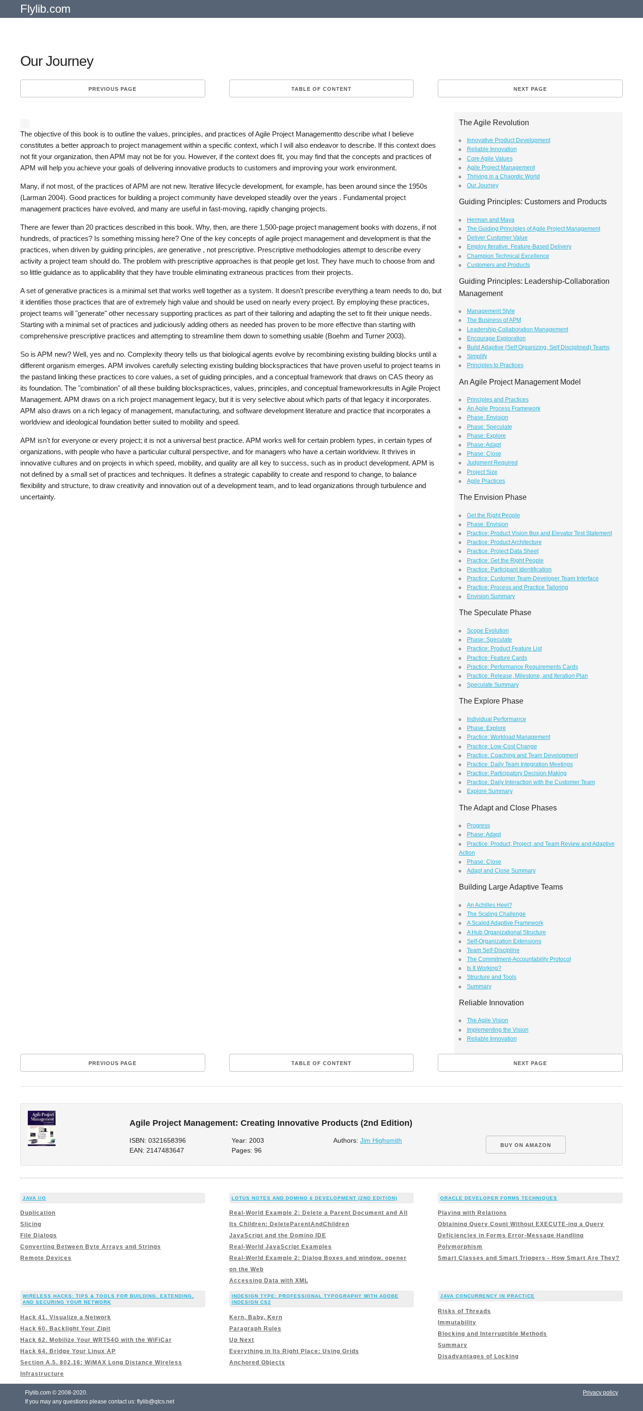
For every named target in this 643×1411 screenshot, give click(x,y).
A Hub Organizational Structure (506, 932)
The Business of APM (494, 320)
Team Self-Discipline (493, 950)
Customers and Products (498, 265)
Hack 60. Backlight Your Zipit (65, 1328)
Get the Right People (493, 515)
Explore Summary (490, 791)
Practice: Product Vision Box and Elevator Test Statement (539, 533)
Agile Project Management (501, 167)
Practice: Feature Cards (497, 658)
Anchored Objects (257, 1362)
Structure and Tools (491, 977)
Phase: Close (484, 453)
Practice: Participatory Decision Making (517, 773)
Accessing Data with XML (268, 1280)
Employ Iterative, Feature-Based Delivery (519, 246)
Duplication (38, 1213)
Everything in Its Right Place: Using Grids (294, 1351)
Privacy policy (600, 1392)
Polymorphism (460, 1246)
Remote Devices (46, 1258)
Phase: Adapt (484, 444)
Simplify (477, 356)
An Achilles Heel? (489, 905)
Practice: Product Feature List (504, 648)
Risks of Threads (464, 1311)
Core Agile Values (490, 158)
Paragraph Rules (255, 1328)
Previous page (112, 89)
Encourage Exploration (496, 338)
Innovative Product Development (508, 140)
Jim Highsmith (381, 1140)
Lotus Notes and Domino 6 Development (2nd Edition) (314, 1198)
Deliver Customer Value (497, 237)
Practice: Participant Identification (509, 569)
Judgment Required (492, 462)
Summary (479, 986)
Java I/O (34, 1198)
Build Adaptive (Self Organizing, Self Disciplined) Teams (538, 347)
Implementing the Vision (498, 1029)
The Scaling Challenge (496, 914)
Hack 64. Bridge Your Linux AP (68, 1351)
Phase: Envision (487, 417)
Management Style (491, 311)
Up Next (241, 1340)
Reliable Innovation (492, 149)
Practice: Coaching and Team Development (522, 755)
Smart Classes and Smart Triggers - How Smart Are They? (528, 1258)
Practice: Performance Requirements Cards (522, 667)
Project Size (482, 472)
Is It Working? (484, 968)
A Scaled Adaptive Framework (505, 923)
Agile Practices (486, 481)
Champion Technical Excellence (508, 256)
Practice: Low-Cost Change (502, 746)
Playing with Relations (472, 1213)
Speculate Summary (493, 684)
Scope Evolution (488, 630)
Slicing (30, 1224)
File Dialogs (38, 1235)
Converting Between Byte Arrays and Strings (90, 1246)
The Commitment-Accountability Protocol (519, 959)
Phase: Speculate (489, 427)
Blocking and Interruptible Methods (492, 1334)
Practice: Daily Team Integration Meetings (520, 764)
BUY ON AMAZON (525, 1145)
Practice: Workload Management (508, 737)
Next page (530, 89)
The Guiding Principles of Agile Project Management (533, 228)
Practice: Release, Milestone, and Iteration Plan (527, 676)
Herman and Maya (490, 219)
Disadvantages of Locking (478, 1356)
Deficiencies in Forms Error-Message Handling (511, 1235)
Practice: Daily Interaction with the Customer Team (531, 782)
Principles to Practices (495, 365)
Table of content (321, 89)
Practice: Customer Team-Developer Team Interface (533, 578)
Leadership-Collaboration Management (517, 329)
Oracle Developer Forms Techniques (498, 1198)
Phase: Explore (486, 436)
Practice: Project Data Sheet (503, 551)
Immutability (457, 1322)
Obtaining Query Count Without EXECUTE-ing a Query (521, 1224)
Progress (478, 825)
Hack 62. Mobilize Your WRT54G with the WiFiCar (96, 1340)
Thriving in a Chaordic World (503, 176)
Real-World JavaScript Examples (280, 1246)
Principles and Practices (498, 399)
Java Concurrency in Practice (487, 1296)
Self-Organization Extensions (504, 941)
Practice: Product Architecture (504, 542)
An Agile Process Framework (503, 408)
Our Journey (482, 185)
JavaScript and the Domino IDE (277, 1235)
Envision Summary (491, 596)
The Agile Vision (487, 1020)
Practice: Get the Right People (505, 560)
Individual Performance (496, 719)
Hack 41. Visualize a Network (65, 1317)
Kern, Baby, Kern (255, 1317)
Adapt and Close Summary (501, 870)
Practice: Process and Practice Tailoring (517, 587)
